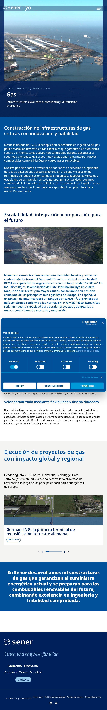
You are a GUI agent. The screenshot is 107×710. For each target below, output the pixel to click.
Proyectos (31, 665)
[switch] (40, 367)
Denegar (19, 386)
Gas (48, 88)
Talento (23, 672)
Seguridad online (93, 697)
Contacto (23, 679)
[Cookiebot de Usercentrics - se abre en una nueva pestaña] (84, 323)
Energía (37, 88)
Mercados (23, 88)
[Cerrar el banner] (103, 323)
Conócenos (11, 672)
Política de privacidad (55, 697)
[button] (68, 551)
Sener (9, 88)
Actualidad (36, 672)
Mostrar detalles (90, 377)
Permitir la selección (53, 386)
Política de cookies (75, 697)
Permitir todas (87, 386)
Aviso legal (38, 697)
